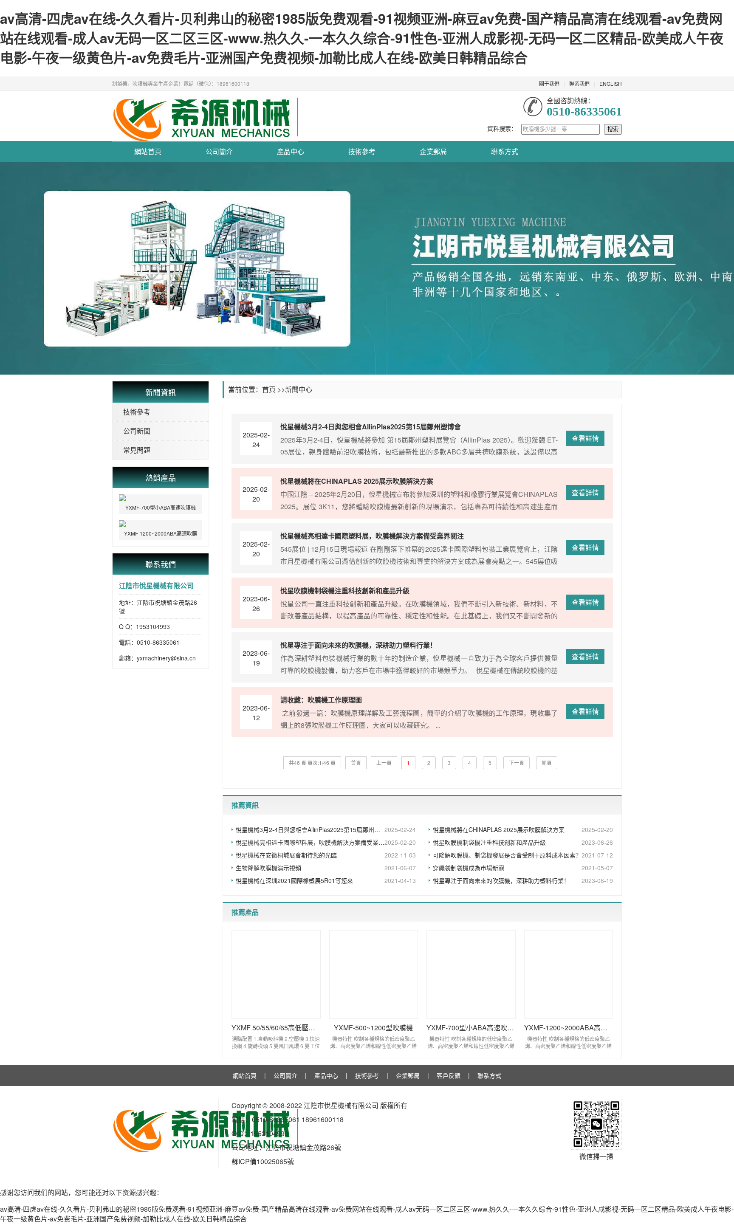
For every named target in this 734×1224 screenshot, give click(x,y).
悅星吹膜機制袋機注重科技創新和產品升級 (523, 842)
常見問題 (136, 450)
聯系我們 (579, 83)
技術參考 (361, 151)
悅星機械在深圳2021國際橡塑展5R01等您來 (326, 880)
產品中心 (290, 151)
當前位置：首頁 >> (256, 389)
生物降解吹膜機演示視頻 (326, 867)
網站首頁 (147, 151)
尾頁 (547, 762)
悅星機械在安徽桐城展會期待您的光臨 (326, 855)
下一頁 (516, 762)
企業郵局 (433, 151)
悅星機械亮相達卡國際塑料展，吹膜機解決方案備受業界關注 (326, 842)
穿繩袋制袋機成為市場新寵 (523, 867)
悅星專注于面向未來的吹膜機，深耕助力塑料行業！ (523, 880)
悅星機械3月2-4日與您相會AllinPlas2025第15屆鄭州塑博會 (326, 829)
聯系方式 (504, 151)
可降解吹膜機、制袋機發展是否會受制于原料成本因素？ (523, 855)
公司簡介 (219, 151)
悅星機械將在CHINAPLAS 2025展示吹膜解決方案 (523, 829)
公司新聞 (136, 431)
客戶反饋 (448, 1075)
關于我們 (549, 83)
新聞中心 (298, 389)
